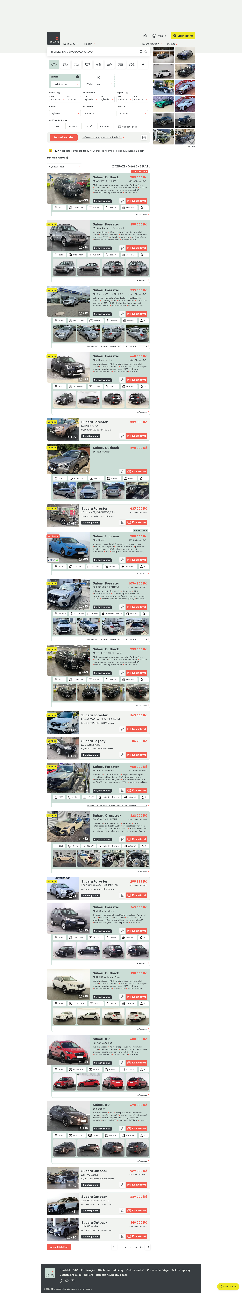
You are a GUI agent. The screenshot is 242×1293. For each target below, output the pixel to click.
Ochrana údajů (135, 1270)
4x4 (57, 126)
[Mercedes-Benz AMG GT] (185, 104)
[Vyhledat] (145, 51)
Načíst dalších (59, 1247)
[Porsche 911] (163, 55)
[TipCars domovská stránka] (54, 38)
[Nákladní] (76, 64)
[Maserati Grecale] (185, 55)
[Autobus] (121, 64)
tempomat (105, 126)
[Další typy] (143, 64)
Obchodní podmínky (111, 1270)
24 (141, 1246)
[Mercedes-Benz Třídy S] (163, 87)
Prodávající (88, 1270)
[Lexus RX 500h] (163, 71)
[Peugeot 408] (163, 136)
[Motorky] (110, 64)
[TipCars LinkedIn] (67, 1281)
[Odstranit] (77, 76)
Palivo (52, 107)
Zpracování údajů (158, 1270)
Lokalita (121, 107)
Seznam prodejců (71, 1274)
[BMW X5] (185, 136)
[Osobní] (54, 64)
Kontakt (65, 1270)
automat (73, 126)
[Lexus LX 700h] (163, 120)
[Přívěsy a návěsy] (87, 64)
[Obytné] (98, 64)
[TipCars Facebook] (61, 1281)
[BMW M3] (163, 104)
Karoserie (88, 107)
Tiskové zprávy (181, 1270)
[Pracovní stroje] (132, 64)
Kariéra (88, 1274)
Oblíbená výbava (58, 120)
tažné (89, 126)
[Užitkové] (65, 64)
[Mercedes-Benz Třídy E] (185, 71)
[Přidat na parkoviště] (122, 201)
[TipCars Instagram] (72, 1281)
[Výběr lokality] (141, 51)
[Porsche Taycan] (185, 120)
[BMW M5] (185, 87)
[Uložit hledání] (144, 137)
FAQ (75, 1270)
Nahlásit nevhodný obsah (112, 1274)
